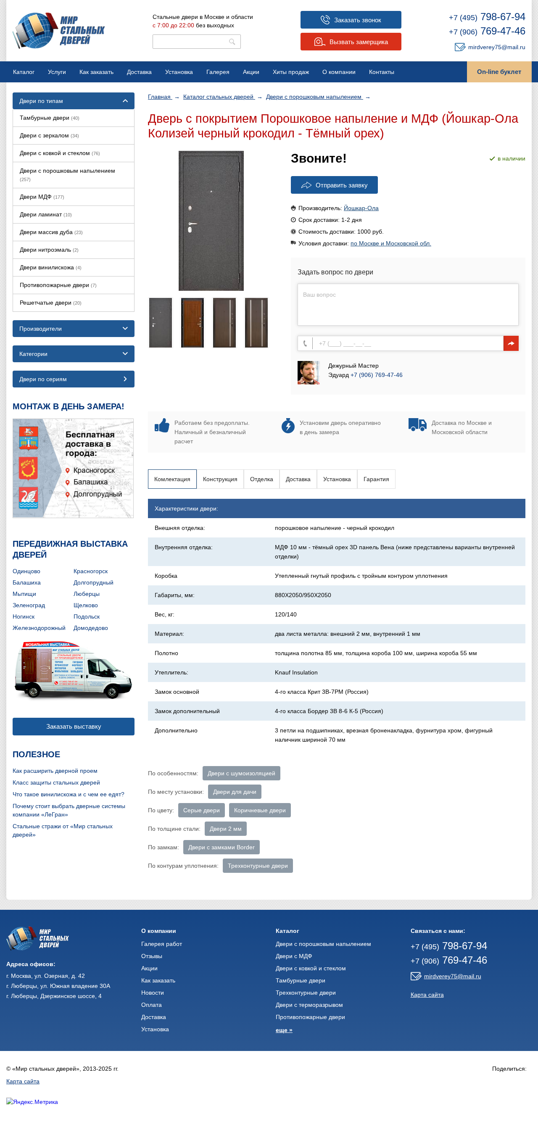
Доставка (139, 71)
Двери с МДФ (294, 956)
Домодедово (91, 627)
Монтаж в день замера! (68, 406)
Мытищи (24, 593)
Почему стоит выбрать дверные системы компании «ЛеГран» (69, 810)
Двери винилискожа (51, 267)
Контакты (381, 71)
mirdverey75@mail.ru (496, 47)
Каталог (23, 71)
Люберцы (87, 593)
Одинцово (26, 571)
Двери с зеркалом (49, 135)
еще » (284, 1030)
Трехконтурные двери (258, 865)
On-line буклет (499, 71)
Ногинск (23, 616)
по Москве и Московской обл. (391, 243)
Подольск (87, 616)
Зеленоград (29, 605)
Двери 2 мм (226, 828)
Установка (179, 71)
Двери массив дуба (51, 232)
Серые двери (201, 810)
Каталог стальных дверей (219, 96)
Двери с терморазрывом (309, 1004)
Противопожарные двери (58, 285)
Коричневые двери (260, 810)
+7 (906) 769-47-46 (377, 374)
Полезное (36, 754)
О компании (339, 71)
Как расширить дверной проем (55, 770)
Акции (251, 71)
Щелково (86, 605)
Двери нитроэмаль (49, 249)
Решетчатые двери (51, 302)
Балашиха (27, 582)
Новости (152, 992)
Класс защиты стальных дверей (56, 782)
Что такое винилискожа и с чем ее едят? (68, 794)
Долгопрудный (93, 582)
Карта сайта (427, 994)
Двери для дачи (234, 791)
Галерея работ (161, 943)
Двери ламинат (46, 214)
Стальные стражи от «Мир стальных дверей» (63, 830)
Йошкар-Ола (361, 208)
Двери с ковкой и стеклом (60, 153)
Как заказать (96, 71)
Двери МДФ (42, 196)
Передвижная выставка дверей (70, 549)
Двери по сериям (43, 379)
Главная (160, 96)
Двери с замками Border (221, 847)
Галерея (217, 71)
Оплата (151, 1004)
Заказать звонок (357, 20)
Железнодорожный (39, 627)
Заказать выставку (73, 726)
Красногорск (91, 571)
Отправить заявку (342, 185)
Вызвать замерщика (359, 41)
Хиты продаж (291, 71)
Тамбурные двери (49, 117)
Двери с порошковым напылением (314, 96)
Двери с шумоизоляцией (241, 773)
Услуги (57, 71)
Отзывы (151, 956)
